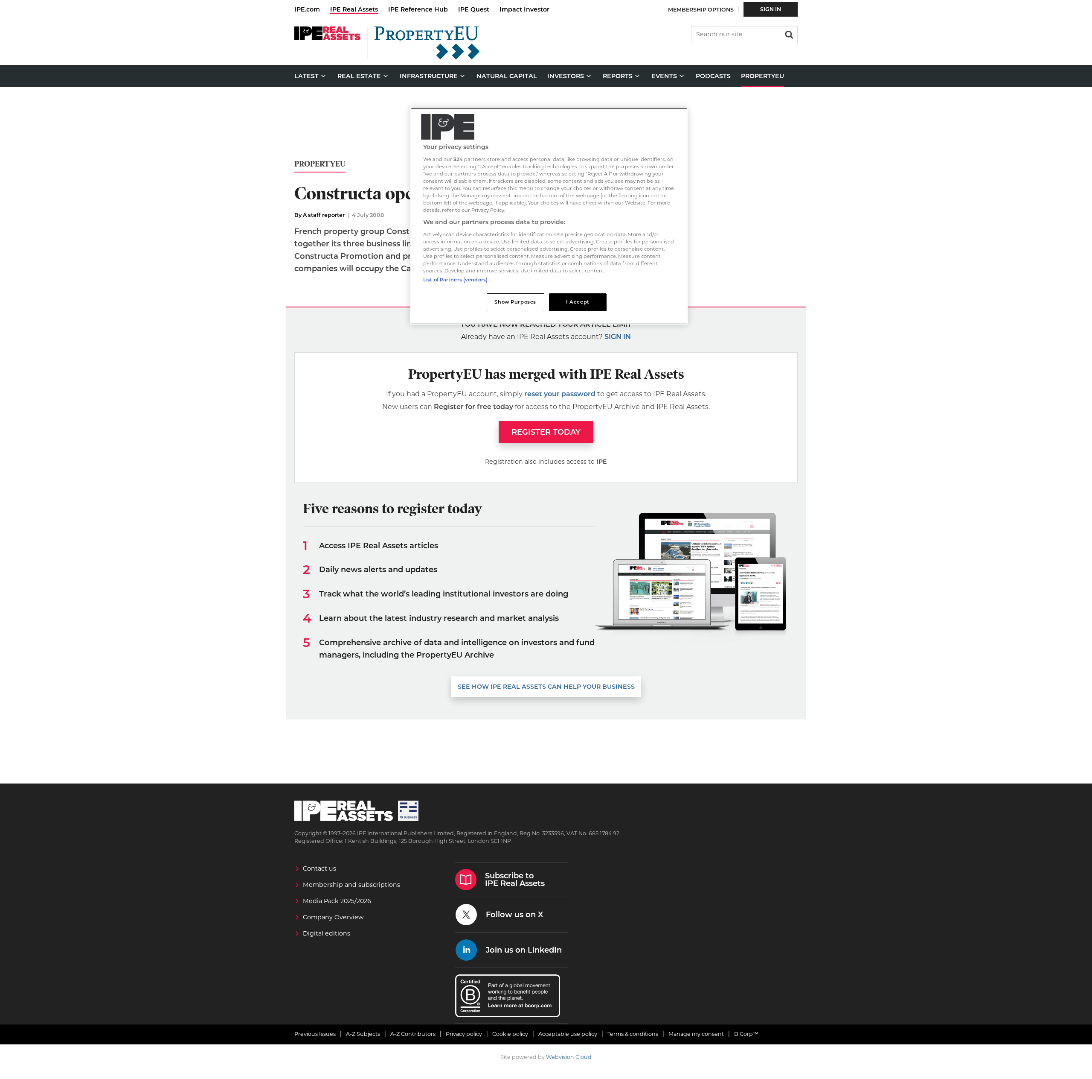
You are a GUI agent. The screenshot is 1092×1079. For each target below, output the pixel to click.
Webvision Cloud (569, 1057)
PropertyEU (320, 164)
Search (788, 33)
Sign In (770, 9)
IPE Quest (473, 9)
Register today (546, 432)
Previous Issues (315, 1034)
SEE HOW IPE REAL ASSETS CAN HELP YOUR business (546, 686)
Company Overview (333, 917)
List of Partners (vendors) (455, 280)
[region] (549, 216)
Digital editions (326, 933)
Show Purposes (515, 302)
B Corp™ (746, 1034)
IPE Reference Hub (418, 9)
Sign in (617, 337)
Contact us (319, 868)
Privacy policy (464, 1034)
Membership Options (701, 9)
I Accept (578, 302)
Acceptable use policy (567, 1034)
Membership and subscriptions (351, 885)
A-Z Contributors (413, 1034)
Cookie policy (510, 1034)
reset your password (559, 394)
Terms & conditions (632, 1034)
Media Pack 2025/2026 (337, 901)
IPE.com (307, 9)
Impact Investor (524, 9)
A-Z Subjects (363, 1034)
